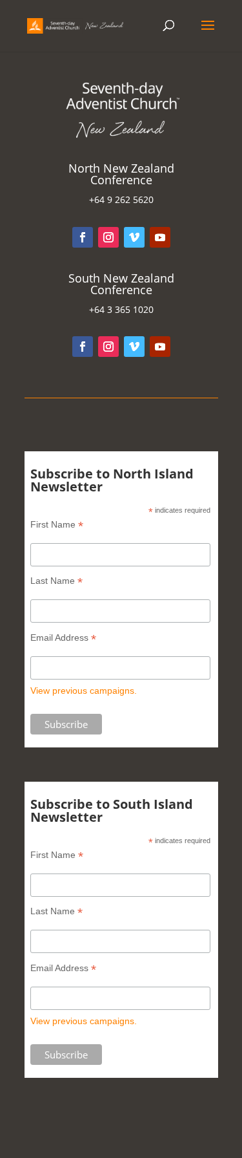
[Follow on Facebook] (82, 237)
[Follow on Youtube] (160, 237)
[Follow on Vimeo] (134, 237)
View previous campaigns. (83, 690)
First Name (56, 525)
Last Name (56, 581)
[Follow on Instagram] (108, 237)
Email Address (63, 638)
